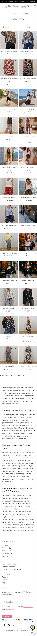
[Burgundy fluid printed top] (9, 67)
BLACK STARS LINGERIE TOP (9, 281)
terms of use (9, 609)
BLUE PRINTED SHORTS (9, 225)
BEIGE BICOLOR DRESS (8, 109)
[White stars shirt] (9, 297)
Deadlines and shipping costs (12, 569)
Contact (4, 580)
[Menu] (3, 6)
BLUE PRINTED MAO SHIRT (28, 51)
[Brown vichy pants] (9, 355)
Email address (8, 600)
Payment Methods (8, 567)
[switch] (32, 633)
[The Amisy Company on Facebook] (4, 626)
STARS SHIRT (9, 336)
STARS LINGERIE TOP (28, 281)
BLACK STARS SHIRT (28, 308)
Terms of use (6, 551)
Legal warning (7, 554)
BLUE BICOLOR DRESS (28, 109)
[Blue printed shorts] (9, 214)
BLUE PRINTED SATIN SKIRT (9, 253)
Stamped (25, 13)
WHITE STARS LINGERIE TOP (28, 253)
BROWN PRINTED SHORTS (28, 198)
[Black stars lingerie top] (9, 269)
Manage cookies (8, 541)
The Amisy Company (14, 13)
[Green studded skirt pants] (9, 156)
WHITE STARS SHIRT (9, 308)
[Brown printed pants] (9, 125)
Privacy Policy (7, 548)
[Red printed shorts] (9, 186)
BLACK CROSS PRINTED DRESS (28, 366)
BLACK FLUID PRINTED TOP (28, 79)
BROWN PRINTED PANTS (9, 137)
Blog (3, 583)
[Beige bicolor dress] (9, 98)
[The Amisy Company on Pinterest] (9, 626)
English (6, 616)
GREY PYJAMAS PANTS (28, 225)
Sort (30, 27)
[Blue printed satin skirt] (9, 242)
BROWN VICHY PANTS (9, 366)
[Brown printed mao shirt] (9, 40)
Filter (5, 27)
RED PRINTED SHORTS (8, 198)
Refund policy (6, 556)
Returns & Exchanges (9, 564)
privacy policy (28, 607)
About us (5, 577)
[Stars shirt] (9, 325)
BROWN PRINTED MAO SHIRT (9, 51)
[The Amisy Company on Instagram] (14, 626)
